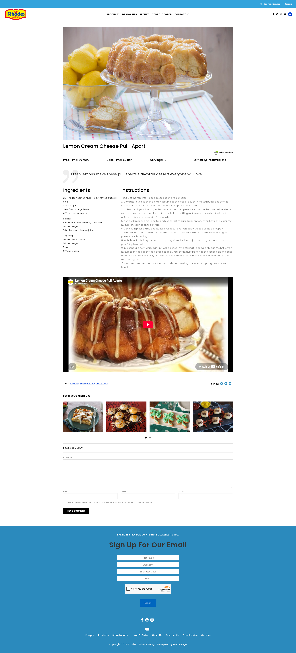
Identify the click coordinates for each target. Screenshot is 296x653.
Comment (68, 457)
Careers (288, 4)
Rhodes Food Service (270, 4)
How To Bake (140, 635)
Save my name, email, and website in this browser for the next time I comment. (110, 502)
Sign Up (148, 603)
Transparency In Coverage (172, 644)
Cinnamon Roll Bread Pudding (83, 417)
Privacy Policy (147, 644)
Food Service (190, 635)
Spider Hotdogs (212, 416)
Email (124, 491)
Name (66, 491)
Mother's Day (87, 383)
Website (183, 491)
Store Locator (120, 635)
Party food (102, 383)
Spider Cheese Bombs (126, 417)
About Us (157, 635)
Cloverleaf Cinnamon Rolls (169, 417)
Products (103, 635)
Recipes (89, 635)
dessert (74, 383)
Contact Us (172, 635)
